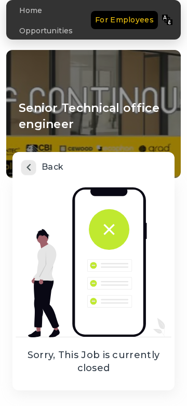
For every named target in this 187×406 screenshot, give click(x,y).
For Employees (124, 19)
